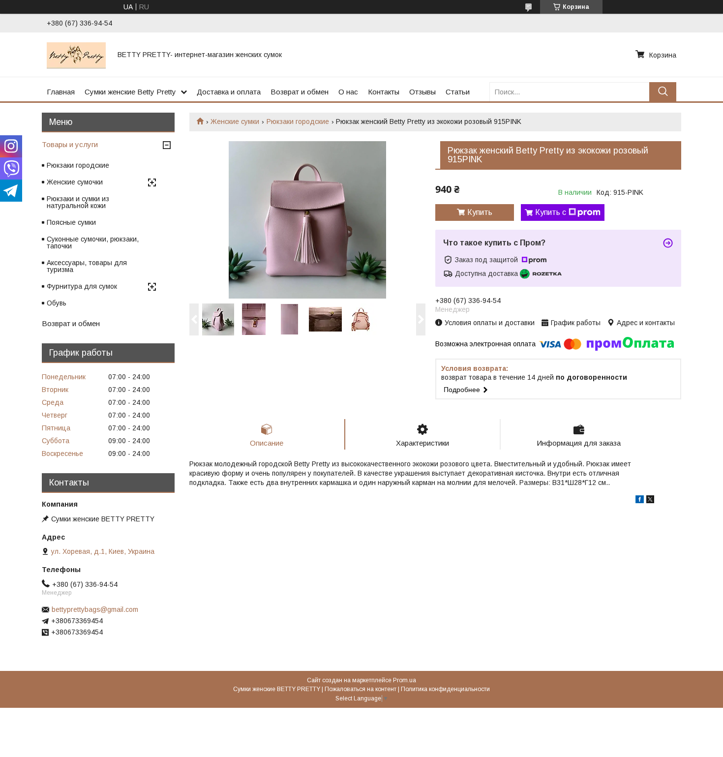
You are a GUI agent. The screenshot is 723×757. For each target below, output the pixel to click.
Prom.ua (404, 680)
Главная (61, 92)
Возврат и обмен (300, 92)
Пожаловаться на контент (360, 689)
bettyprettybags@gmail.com (95, 609)
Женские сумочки (75, 182)
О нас (348, 92)
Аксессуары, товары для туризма (87, 266)
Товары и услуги (70, 144)
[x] (650, 501)
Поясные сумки (71, 222)
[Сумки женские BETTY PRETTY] (76, 55)
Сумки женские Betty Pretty (130, 92)
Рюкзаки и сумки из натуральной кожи (78, 202)
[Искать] (662, 91)
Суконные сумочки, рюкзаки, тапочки (93, 242)
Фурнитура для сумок (82, 286)
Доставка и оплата (229, 92)
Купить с (550, 212)
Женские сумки (235, 121)
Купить (479, 212)
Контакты (383, 92)
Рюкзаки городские (298, 121)
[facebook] (639, 501)
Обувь (56, 303)
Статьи (458, 92)
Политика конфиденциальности (445, 689)
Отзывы (422, 92)
